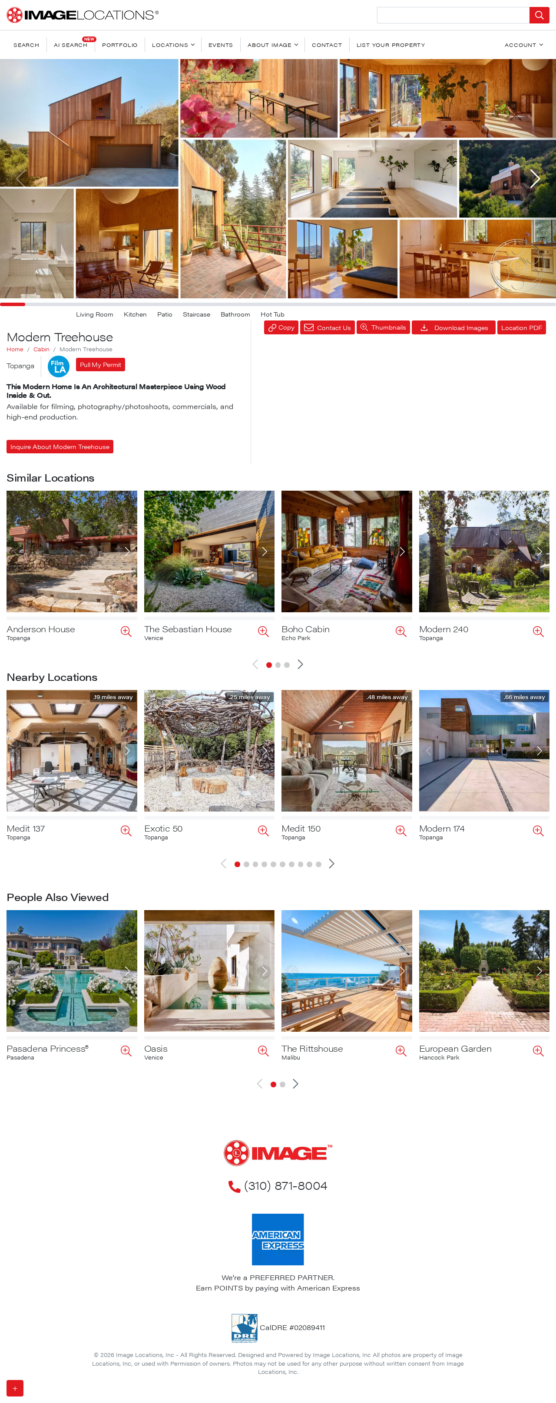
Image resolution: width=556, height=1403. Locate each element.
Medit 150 (301, 828)
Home (15, 349)
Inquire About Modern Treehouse (59, 446)
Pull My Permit (100, 364)
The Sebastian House (188, 628)
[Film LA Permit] (59, 366)
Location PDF (521, 327)
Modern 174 (442, 828)
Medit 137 (25, 828)
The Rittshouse (312, 1048)
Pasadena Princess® (48, 1048)
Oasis (156, 1048)
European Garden (455, 1048)
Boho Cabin (305, 628)
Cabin (41, 349)
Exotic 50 (163, 828)
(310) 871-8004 (285, 1184)
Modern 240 (444, 628)
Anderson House (41, 628)
